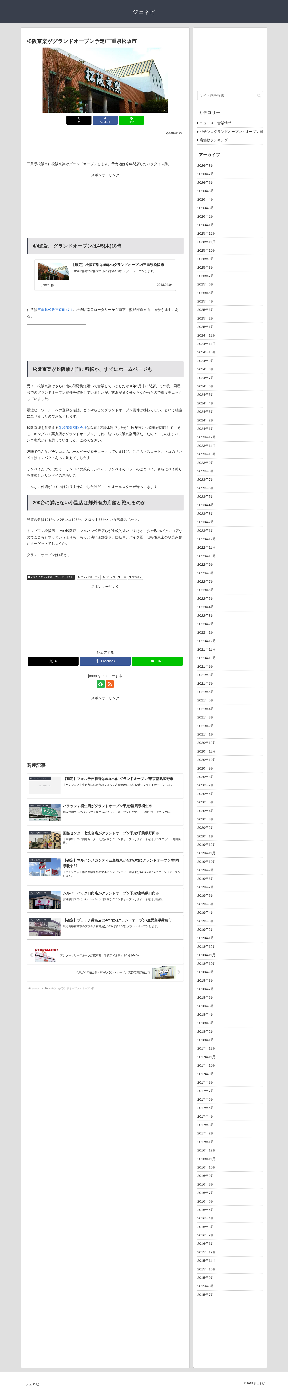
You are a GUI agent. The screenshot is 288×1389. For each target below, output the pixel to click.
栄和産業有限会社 (73, 428)
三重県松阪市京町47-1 (55, 310)
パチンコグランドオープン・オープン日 (52, 577)
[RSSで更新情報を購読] (110, 684)
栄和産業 (137, 577)
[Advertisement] (105, 147)
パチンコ (110, 577)
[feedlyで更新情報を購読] (101, 684)
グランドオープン (90, 577)
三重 (123, 577)
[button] (259, 95)
